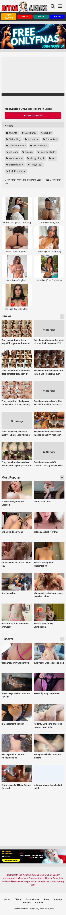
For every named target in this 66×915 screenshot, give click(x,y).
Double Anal (51, 139)
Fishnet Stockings (17, 145)
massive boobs (39, 145)
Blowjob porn (36, 875)
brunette (12, 133)
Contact (39, 902)
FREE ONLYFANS (8, 16)
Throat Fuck (36, 164)
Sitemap (57, 899)
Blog (46, 899)
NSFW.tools (24, 875)
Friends (27, 902)
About (7, 899)
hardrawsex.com (11, 878)
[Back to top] (60, 909)
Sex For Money (15, 158)
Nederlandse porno (46, 881)
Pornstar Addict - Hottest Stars (43, 878)
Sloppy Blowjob (37, 158)
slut (53, 158)
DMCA (18, 899)
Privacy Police (32, 899)
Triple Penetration (16, 171)
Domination (33, 139)
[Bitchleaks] (25, 8)
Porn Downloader (51, 875)
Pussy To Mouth (47, 152)
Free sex (25, 17)
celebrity (47, 133)
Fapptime (23, 878)
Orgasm (28, 152)
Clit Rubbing (14, 139)
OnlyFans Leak (15, 881)
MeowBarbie (30, 133)
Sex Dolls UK (12, 875)
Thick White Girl (15, 164)
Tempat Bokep (30, 881)
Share (10, 126)
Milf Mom (13, 152)
